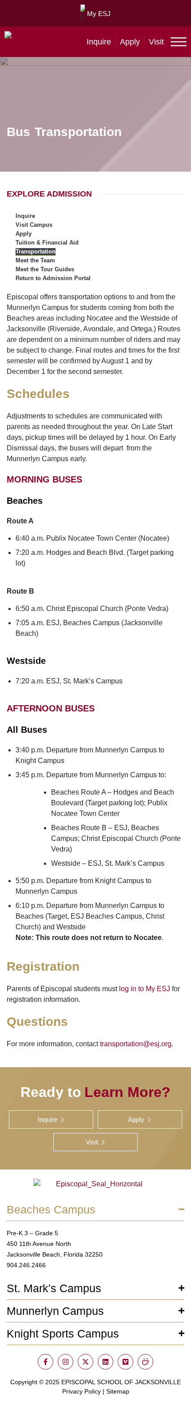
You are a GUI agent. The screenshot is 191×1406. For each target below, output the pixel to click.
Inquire (99, 41)
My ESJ (99, 13)
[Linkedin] (105, 1362)
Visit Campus (34, 224)
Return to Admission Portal (53, 278)
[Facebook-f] (45, 1362)
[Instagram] (65, 1362)
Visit (156, 41)
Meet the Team (35, 260)
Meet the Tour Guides (45, 269)
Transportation (36, 251)
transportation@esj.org (135, 1044)
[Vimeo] (125, 1362)
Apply (130, 41)
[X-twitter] (85, 1362)
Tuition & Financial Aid (47, 242)
